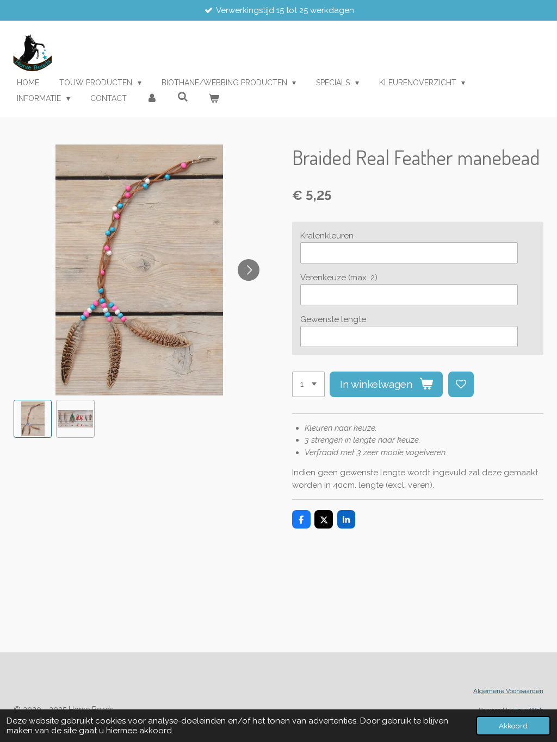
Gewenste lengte (333, 319)
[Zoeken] (182, 97)
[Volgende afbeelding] (248, 270)
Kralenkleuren (327, 236)
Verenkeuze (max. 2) (338, 277)
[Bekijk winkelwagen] (213, 98)
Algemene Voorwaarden (508, 691)
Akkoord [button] (513, 725)
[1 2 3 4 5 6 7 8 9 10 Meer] (308, 384)
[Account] (152, 98)
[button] (33, 419)
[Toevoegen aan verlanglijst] (461, 384)
